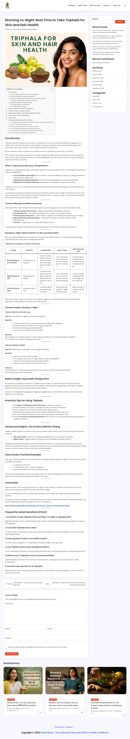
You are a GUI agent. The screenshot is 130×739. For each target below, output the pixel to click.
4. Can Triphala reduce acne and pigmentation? (25, 128)
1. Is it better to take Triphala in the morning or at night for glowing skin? (32, 122)
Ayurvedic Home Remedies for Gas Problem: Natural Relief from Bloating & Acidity (107, 42)
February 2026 (97, 71)
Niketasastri (32, 29)
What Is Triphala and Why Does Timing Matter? (25, 94)
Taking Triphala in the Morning (21, 104)
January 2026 (97, 74)
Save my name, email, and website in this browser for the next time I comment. (37, 647)
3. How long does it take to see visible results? (25, 126)
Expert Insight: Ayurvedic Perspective (20, 108)
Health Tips (82, 5)
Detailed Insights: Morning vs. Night (21, 102)
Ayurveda (71, 5)
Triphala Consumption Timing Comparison (25, 100)
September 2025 (98, 88)
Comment (9, 604)
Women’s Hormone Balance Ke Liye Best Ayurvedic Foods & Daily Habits (106, 53)
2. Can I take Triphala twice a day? (21, 124)
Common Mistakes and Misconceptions (23, 96)
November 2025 (97, 81)
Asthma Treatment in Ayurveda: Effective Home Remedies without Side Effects (106, 48)
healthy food (95, 5)
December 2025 (97, 78)
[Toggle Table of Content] (51, 89)
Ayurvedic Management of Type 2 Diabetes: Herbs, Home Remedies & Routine (107, 37)
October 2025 (97, 85)
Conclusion (12, 118)
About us (116, 5)
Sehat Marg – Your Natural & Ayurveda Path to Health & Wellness (75, 732)
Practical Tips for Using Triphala (19, 111)
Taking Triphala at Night (19, 106)
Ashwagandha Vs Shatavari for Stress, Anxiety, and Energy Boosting (41, 506)
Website (8, 638)
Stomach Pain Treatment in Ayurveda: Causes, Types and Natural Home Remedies (108, 31)
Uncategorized (97, 107)
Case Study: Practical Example (18, 115)
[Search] (125, 5)
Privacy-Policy (59, 727)
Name (8, 629)
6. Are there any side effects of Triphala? (23, 133)
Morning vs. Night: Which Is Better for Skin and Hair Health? (28, 98)
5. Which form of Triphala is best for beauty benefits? (27, 130)
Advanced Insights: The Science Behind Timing (24, 113)
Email (49, 629)
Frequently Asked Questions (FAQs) (20, 120)
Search (95, 19)
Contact (106, 5)
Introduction (12, 92)
